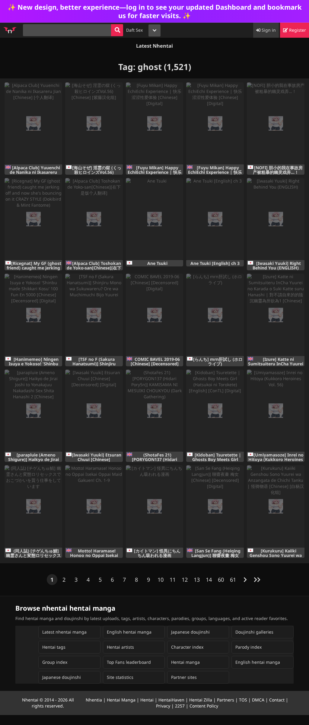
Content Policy (204, 706)
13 (197, 579)
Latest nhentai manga (64, 632)
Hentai (147, 700)
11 (173, 579)
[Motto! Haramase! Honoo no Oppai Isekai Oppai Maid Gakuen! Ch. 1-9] (94, 506)
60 (221, 579)
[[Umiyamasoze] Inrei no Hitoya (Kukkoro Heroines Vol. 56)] (275, 411)
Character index (187, 647)
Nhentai (30, 700)
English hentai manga (129, 632)
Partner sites (184, 677)
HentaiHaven (171, 700)
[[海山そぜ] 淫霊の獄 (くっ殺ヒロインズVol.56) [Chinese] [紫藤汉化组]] (94, 123)
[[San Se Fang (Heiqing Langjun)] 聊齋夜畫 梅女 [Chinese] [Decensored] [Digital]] (215, 506)
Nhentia (94, 700)
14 (209, 579)
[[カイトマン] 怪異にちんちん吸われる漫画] (154, 506)
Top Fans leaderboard (129, 662)
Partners (225, 700)
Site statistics (120, 677)
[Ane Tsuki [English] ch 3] (215, 219)
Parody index (248, 647)
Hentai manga (185, 662)
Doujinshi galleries (254, 632)
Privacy (163, 706)
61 (233, 579)
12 (185, 579)
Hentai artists (120, 647)
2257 (180, 706)
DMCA (258, 700)
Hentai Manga (121, 700)
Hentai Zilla (200, 700)
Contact (277, 700)
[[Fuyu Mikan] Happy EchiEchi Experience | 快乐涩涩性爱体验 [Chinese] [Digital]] (154, 123)
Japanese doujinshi (190, 632)
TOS (243, 700)
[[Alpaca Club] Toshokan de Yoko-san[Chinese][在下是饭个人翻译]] (94, 219)
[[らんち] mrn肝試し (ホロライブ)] (215, 315)
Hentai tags (53, 647)
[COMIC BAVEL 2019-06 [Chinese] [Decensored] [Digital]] (154, 315)
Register (297, 30)
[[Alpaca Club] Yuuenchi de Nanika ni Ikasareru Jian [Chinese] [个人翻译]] (33, 123)
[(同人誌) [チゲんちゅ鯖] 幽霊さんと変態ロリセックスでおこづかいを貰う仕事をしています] (33, 506)
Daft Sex (134, 30)
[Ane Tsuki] (154, 219)
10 (161, 579)
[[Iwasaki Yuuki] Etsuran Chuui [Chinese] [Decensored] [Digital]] (94, 411)
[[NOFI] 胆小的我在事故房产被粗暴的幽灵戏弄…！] (275, 123)
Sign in (268, 30)
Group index (54, 662)
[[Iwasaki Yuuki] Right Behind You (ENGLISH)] (275, 219)
